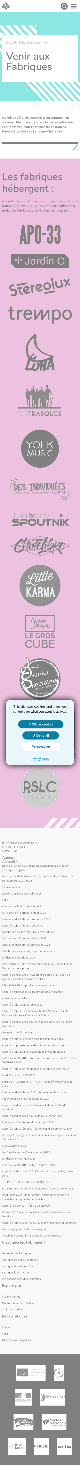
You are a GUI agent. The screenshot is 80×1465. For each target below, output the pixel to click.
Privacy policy (40, 758)
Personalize (41, 746)
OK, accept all (42, 724)
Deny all (42, 735)
